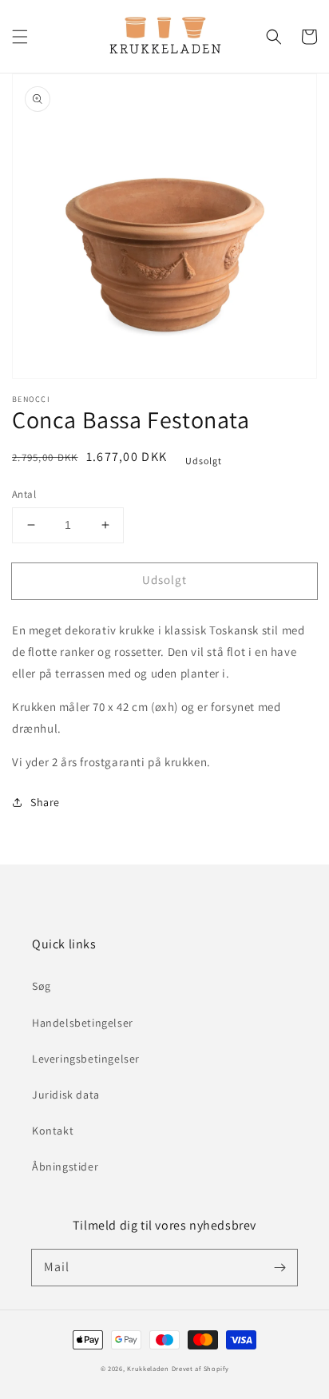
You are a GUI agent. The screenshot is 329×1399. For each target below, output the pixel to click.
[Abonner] (279, 1267)
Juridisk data (66, 1094)
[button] (20, 36)
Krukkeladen (148, 1368)
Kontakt (52, 1130)
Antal (24, 494)
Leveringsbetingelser (86, 1058)
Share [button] (45, 802)
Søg (41, 986)
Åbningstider (65, 1166)
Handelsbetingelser (82, 1022)
